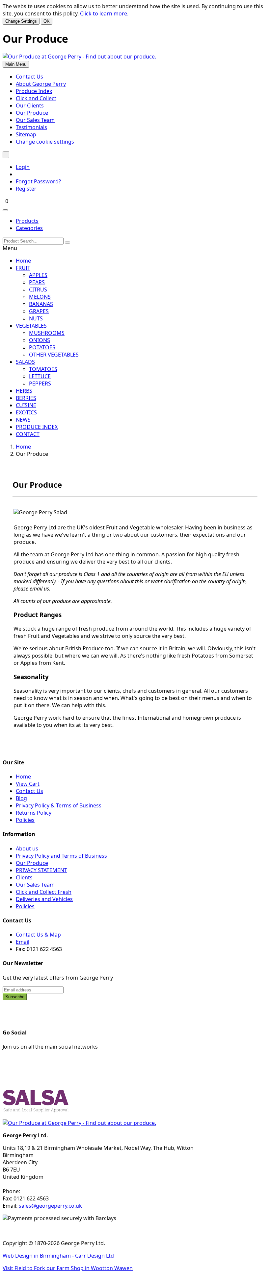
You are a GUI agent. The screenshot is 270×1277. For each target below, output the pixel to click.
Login (23, 167)
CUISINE (26, 405)
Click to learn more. (104, 13)
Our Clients (30, 105)
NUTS (36, 318)
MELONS (40, 296)
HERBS (24, 390)
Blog (21, 798)
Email (22, 941)
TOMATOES (43, 369)
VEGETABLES (31, 325)
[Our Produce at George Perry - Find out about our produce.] (79, 56)
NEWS (23, 419)
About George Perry (41, 83)
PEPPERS (40, 383)
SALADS (25, 361)
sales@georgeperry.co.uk (50, 1205)
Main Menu (15, 64)
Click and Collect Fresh (43, 891)
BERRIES (26, 398)
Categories (29, 228)
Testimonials (31, 127)
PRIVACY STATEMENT (41, 870)
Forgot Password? (38, 181)
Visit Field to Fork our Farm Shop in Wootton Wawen (68, 1268)
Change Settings (21, 21)
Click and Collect (36, 98)
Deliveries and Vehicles (44, 899)
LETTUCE (40, 376)
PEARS (37, 282)
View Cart (28, 783)
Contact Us (29, 76)
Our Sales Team (35, 120)
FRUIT (23, 267)
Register (26, 188)
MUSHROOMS (47, 333)
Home (23, 260)
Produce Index (34, 91)
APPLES (38, 275)
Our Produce (32, 112)
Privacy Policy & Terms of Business (58, 805)
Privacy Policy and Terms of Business (61, 855)
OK (46, 21)
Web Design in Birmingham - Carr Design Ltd (58, 1255)
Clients (24, 877)
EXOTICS (26, 412)
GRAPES (39, 311)
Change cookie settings (45, 141)
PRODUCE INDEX (37, 426)
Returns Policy (33, 812)
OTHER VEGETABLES (54, 354)
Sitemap (26, 134)
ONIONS (39, 340)
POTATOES (42, 347)
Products (27, 220)
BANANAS (41, 304)
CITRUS (38, 289)
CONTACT (28, 434)
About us (27, 848)
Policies (25, 820)
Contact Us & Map (38, 934)
